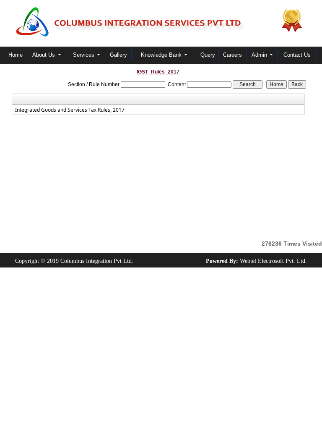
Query (207, 55)
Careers (232, 55)
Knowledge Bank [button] (162, 55)
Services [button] (84, 55)
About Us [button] (44, 55)
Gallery (118, 55)
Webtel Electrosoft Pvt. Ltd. (273, 261)
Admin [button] (260, 55)
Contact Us (297, 55)
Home (15, 55)
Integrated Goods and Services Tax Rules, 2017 (70, 110)
